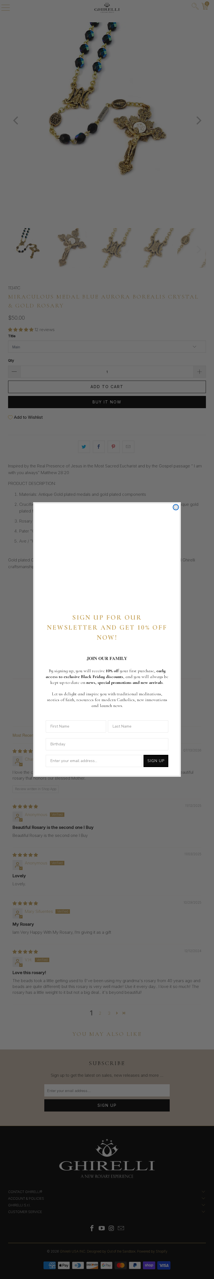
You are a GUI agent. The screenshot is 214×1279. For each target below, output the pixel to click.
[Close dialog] (176, 507)
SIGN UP (155, 760)
